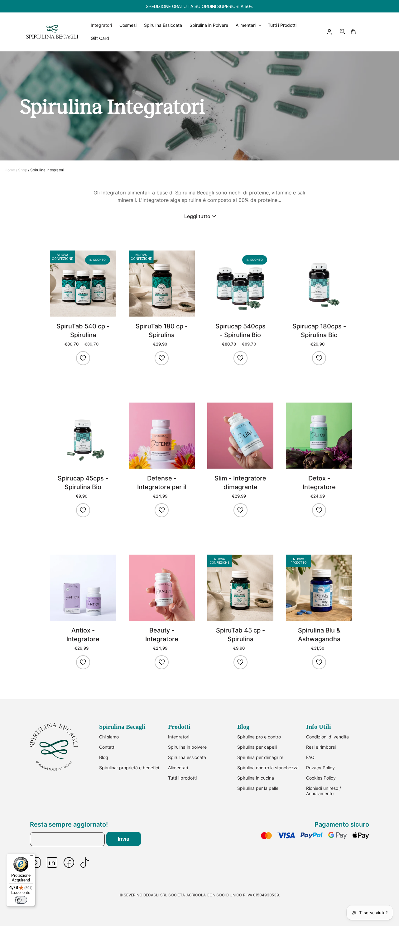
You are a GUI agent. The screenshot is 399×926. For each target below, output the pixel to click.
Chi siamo (109, 736)
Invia (123, 839)
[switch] (21, 900)
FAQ (310, 757)
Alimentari (178, 767)
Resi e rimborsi (321, 747)
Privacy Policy (320, 767)
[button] (343, 32)
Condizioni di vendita (327, 736)
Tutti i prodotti (182, 777)
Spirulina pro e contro (259, 736)
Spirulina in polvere (187, 747)
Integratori (178, 736)
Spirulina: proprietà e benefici (129, 767)
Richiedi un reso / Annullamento (323, 790)
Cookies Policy (321, 777)
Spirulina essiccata (187, 757)
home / (11, 170)
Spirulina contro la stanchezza (268, 767)
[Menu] (31, 857)
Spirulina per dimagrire (260, 757)
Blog (103, 757)
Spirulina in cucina (255, 777)
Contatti (107, 747)
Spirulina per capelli (257, 747)
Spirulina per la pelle (257, 788)
